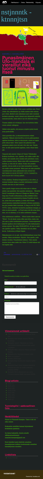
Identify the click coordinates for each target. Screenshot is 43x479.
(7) (11, 384)
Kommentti (7, 300)
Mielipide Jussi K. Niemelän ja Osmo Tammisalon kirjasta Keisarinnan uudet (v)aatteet (21, 345)
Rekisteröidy (30, 2)
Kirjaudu (38, 2)
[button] (19, 2)
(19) (11, 388)
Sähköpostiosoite (14, 287)
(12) (11, 397)
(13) (11, 386)
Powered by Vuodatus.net (33, 476)
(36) (11, 393)
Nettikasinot (15, 2)
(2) (11, 399)
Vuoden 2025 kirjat (14, 358)
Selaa (23, 2)
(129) (11, 390)
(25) (11, 395)
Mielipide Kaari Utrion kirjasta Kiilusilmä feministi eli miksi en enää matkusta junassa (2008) (21, 367)
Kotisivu (20, 293)
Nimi (6, 280)
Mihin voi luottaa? (14, 356)
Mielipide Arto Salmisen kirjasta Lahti (20, 354)
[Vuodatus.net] (9, 473)
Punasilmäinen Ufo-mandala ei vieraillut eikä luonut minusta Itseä (18, 65)
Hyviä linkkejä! (13, 458)
